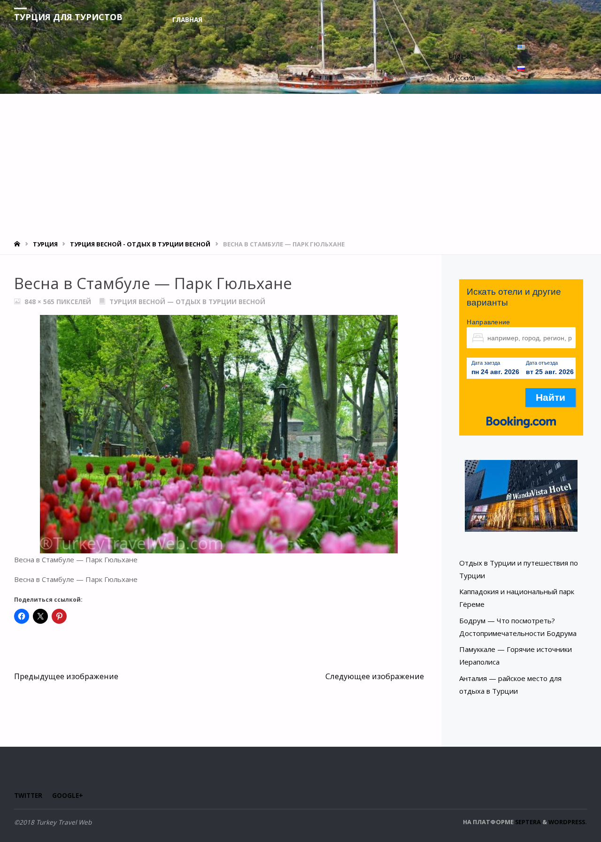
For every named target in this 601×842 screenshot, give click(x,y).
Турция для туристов (68, 16)
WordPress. (567, 822)
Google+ (67, 795)
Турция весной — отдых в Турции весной (187, 302)
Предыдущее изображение (66, 676)
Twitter (28, 795)
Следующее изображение (374, 676)
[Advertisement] (300, 164)
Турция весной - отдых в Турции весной (140, 244)
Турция (45, 244)
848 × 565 (40, 302)
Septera (527, 822)
